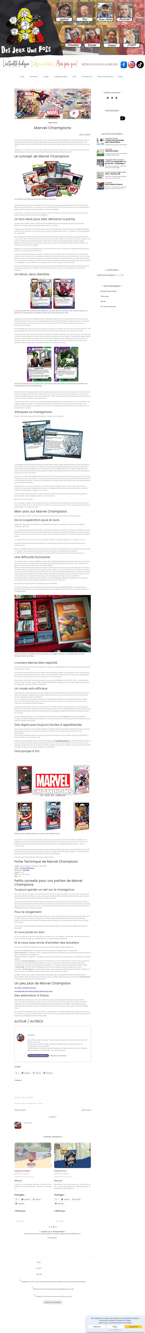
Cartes (21, 1176)
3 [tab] (53, 1227)
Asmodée (26, 870)
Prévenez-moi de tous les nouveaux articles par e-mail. (54, 1296)
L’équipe (46, 76)
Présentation (34, 76)
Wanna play (105, 296)
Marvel (41, 1103)
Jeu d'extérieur (69, 1176)
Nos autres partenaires (108, 306)
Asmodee (22, 1103)
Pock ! (57, 1180)
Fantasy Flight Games (27, 868)
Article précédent (20, 1110)
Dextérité (61, 1176)
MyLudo (103, 301)
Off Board (67, 1171)
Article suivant (86, 1110)
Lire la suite (19, 1221)
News (74, 76)
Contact (120, 76)
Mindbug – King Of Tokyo (27, 1180)
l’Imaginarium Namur (62, 741)
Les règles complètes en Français (25, 988)
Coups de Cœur (52, 122)
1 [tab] (49, 1227)
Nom (39, 1262)
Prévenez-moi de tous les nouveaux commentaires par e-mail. (53, 1289)
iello (24, 1176)
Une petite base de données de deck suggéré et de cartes (33, 991)
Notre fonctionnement (105, 76)
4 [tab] (56, 1227)
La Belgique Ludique (60, 76)
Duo (25, 1171)
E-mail (39, 1268)
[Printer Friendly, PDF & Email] (85, 134)
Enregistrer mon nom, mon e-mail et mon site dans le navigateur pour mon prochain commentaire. (53, 1282)
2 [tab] (51, 1227)
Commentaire (53, 1238)
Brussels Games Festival (108, 291)
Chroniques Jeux (87, 76)
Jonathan (31, 1035)
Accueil (22, 76)
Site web (39, 1274)
